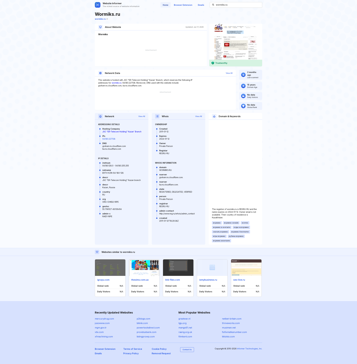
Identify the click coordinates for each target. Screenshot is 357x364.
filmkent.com (185, 336)
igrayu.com (103, 279)
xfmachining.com (104, 336)
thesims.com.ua (140, 279)
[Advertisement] (151, 58)
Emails (201, 5)
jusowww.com (102, 323)
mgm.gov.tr (101, 327)
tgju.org (182, 323)
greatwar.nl (184, 318)
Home (165, 5)
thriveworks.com (231, 323)
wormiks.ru (100, 19)
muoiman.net (229, 327)
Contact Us (187, 350)
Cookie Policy (159, 349)
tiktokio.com (228, 336)
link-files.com (172, 279)
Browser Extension (183, 5)
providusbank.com (146, 332)
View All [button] (229, 73)
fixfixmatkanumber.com (234, 332)
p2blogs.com (143, 318)
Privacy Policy (131, 353)
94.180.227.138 (108, 139)
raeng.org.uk (185, 332)
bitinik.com (142, 323)
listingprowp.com (146, 336)
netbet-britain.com (231, 318)
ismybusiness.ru (208, 279)
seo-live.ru (239, 279)
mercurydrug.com (104, 318)
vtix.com (99, 332)
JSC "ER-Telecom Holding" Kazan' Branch (121, 131)
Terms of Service (132, 349)
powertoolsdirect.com (148, 327)
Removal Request (161, 353)
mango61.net (185, 327)
